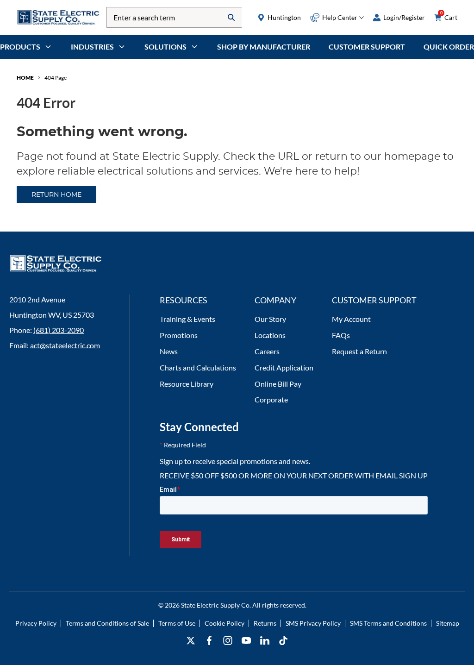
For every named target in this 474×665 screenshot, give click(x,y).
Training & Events (187, 318)
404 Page (55, 77)
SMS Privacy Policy (313, 623)
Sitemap (447, 623)
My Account (351, 318)
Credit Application (284, 367)
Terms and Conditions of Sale (107, 623)
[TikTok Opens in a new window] (283, 640)
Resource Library (186, 383)
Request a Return (359, 351)
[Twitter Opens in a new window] (190, 640)
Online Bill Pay (278, 383)
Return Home (56, 195)
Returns (265, 623)
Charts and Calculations (198, 367)
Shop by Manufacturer (263, 46)
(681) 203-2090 (58, 330)
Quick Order (449, 46)
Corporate (271, 399)
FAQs (341, 335)
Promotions (179, 335)
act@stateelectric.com (65, 345)
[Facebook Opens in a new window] (209, 640)
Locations (270, 335)
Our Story (270, 318)
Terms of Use (176, 623)
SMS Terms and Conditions (388, 623)
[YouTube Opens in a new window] (246, 640)
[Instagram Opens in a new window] (227, 640)
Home (25, 77)
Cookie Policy (224, 623)
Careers (267, 351)
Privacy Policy (35, 623)
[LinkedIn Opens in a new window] (264, 640)
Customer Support (367, 46)
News (169, 351)
